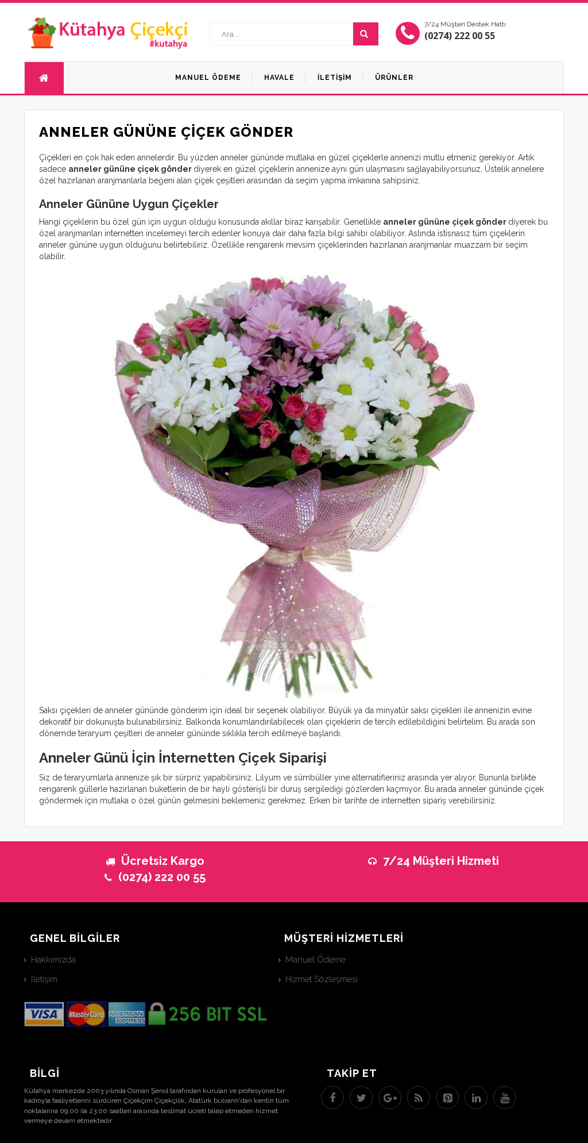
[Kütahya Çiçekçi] (108, 32)
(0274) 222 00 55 (459, 35)
